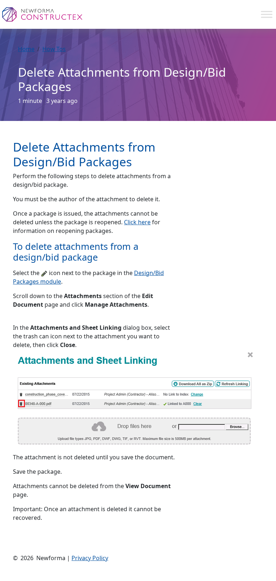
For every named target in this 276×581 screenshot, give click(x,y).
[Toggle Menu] (266, 14)
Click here (137, 222)
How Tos (54, 49)
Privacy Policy (90, 558)
